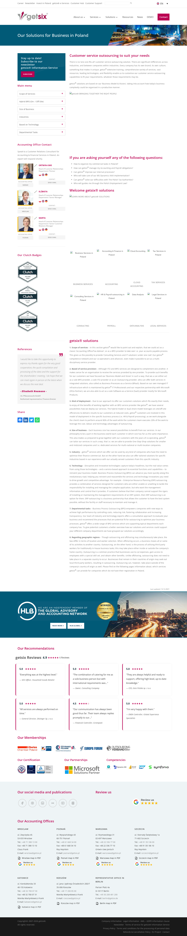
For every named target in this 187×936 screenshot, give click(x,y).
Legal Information (131, 921)
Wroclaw (25, 211)
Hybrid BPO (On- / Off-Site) (31, 101)
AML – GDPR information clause (155, 921)
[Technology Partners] (138, 768)
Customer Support (93, 3)
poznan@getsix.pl (71, 853)
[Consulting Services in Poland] (83, 307)
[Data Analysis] (136, 302)
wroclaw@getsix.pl (32, 853)
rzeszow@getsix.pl (71, 898)
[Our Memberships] (35, 752)
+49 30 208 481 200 (108, 894)
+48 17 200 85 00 (68, 891)
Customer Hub (77, 3)
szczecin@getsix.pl (150, 853)
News (140, 17)
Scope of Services (27, 93)
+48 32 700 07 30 (29, 891)
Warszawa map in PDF (109, 858)
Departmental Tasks (28, 132)
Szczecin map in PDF (148, 858)
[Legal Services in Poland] (158, 303)
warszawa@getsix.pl (111, 853)
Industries (24, 117)
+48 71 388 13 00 (29, 842)
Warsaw (25, 185)
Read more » (58, 626)
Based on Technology (29, 124)
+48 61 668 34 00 (68, 842)
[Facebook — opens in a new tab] (22, 803)
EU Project (156, 932)
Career (21, 3)
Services (94, 17)
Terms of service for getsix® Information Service (147, 924)
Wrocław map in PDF (31, 858)
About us (78, 17)
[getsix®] (33, 19)
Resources (127, 17)
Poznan (25, 238)
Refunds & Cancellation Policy (136, 932)
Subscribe (27, 74)
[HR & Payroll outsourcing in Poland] (111, 307)
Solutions (110, 17)
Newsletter (30, 3)
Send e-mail (52, 182)
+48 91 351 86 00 (146, 842)
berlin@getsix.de (110, 898)
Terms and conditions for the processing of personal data (143, 928)
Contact (163, 17)
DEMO (150, 17)
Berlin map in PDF (107, 903)
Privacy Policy (109, 928)
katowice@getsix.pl (33, 902)
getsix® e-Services (60, 3)
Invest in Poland (43, 3)
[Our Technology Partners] (82, 773)
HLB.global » (76, 626)
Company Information (112, 921)
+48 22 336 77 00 (107, 842)
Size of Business (26, 109)
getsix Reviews (28, 657)
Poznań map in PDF (69, 858)
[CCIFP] (66, 752)
